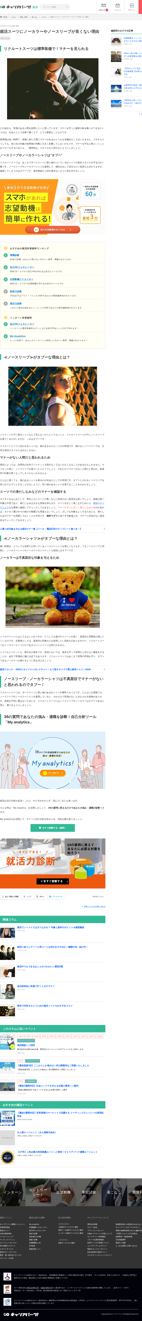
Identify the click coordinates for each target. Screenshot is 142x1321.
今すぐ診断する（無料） (54, 827)
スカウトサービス (6, 1249)
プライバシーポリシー (95, 1230)
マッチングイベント (7, 1240)
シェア (28, 896)
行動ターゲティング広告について (99, 1233)
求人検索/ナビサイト (8, 1246)
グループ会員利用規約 (95, 1240)
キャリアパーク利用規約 (96, 1237)
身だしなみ (5, 38)
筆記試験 (89, 1192)
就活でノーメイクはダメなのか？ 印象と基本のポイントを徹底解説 (50, 927)
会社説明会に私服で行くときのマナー (36, 986)
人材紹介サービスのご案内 (68, 1227)
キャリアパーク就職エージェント (12, 1224)
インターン (12, 1192)
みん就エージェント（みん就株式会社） (37, 1132)
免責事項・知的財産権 (124, 1237)
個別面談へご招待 (26, 1045)
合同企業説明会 (6, 1233)
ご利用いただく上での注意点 (126, 1233)
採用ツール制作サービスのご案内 (70, 1230)
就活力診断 (33, 1233)
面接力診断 (33, 1240)
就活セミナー (5, 1230)
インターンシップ (6, 1237)
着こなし (114, 1192)
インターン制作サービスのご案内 (70, 1233)
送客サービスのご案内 (66, 1243)
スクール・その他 (6, 1258)
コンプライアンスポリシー (97, 1246)
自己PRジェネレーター (37, 1230)
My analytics (34, 1224)
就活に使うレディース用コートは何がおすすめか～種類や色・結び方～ (52, 946)
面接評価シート (35, 1249)
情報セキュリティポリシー (97, 1249)
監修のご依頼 (121, 1243)
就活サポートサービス (8, 1252)
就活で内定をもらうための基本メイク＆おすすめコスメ (45, 1005)
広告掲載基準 (121, 1240)
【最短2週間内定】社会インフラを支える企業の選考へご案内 (47, 1085)
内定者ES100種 (35, 1237)
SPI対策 (32, 1246)
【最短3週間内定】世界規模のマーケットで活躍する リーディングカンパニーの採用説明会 (60, 1114)
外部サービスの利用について (98, 1243)
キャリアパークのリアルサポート (128, 1227)
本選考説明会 (5, 1227)
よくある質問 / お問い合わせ (126, 1246)
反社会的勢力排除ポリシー (97, 1252)
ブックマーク (58, 896)
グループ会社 (92, 1227)
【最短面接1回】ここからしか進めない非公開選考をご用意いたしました (53, 1065)
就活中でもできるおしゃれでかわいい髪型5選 (40, 966)
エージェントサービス (8, 1243)
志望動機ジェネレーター (38, 1227)
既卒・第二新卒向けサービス (11, 1255)
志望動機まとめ (35, 1243)
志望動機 (63, 1192)
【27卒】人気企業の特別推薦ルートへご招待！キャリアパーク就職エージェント (57, 1151)
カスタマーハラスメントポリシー (99, 1255)
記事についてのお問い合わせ (94, 906)
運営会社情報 (92, 1224)
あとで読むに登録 (11, 896)
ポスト (42, 896)
